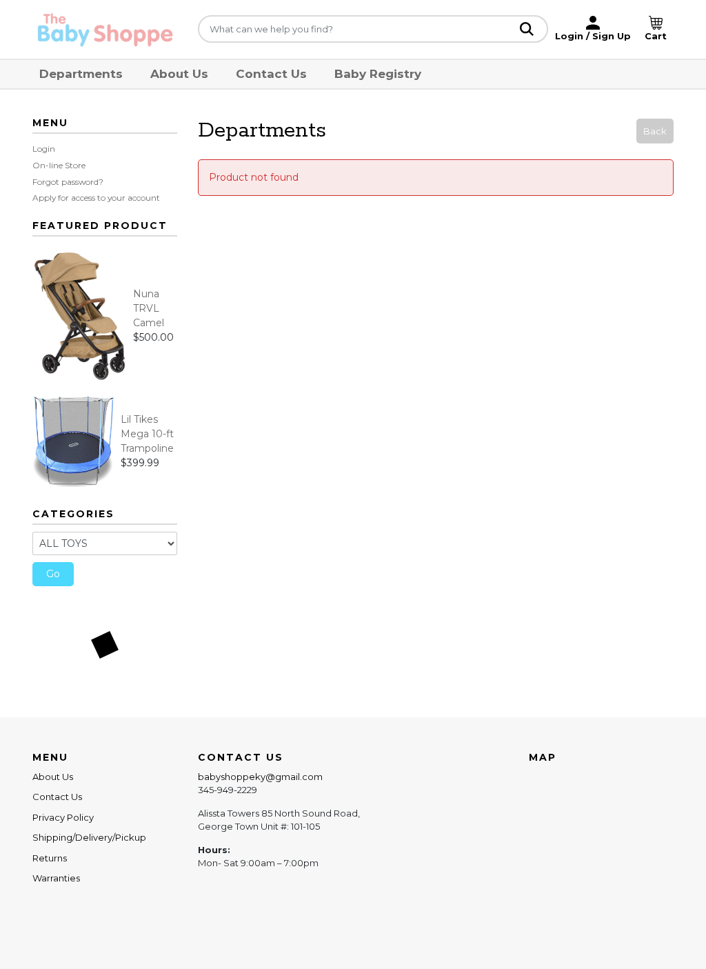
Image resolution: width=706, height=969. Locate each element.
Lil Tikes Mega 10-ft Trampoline (147, 433)
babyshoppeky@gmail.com (260, 776)
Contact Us (271, 74)
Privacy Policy (63, 817)
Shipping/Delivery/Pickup (89, 837)
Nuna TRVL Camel (148, 308)
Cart (656, 35)
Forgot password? (67, 182)
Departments (81, 74)
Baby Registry (377, 74)
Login (43, 148)
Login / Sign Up (593, 35)
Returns (49, 857)
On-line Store (58, 165)
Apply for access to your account (96, 197)
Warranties (56, 877)
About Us (179, 74)
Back (655, 131)
